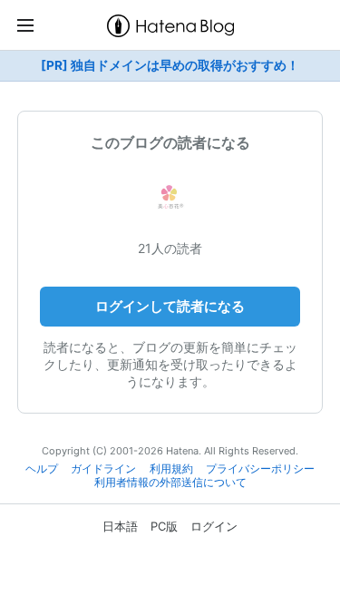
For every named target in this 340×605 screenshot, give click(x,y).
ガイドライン (103, 469)
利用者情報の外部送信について (170, 482)
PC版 (164, 526)
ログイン (214, 526)
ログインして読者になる (170, 306)
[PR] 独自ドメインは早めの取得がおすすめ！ (170, 65)
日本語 (120, 526)
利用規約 (171, 469)
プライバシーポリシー (260, 469)
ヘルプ (41, 469)
